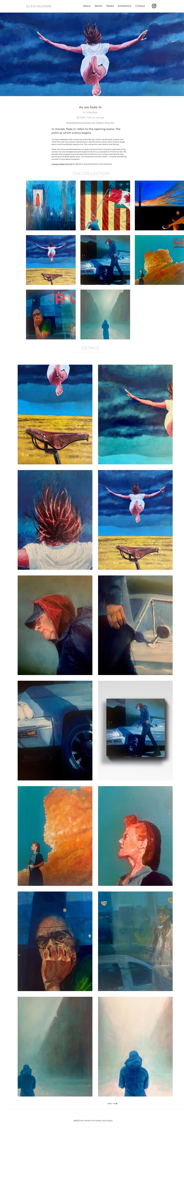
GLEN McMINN (38, 6)
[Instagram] (154, 6)
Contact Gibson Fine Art (62, 164)
